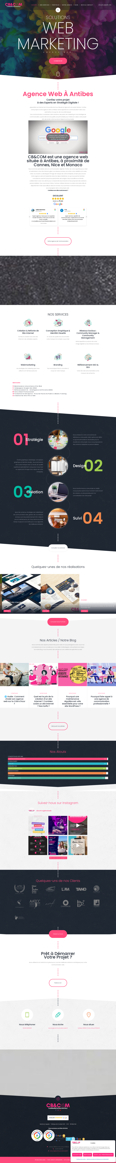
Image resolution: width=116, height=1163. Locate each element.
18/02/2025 (101, 693)
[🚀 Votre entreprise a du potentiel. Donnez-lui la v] (77, 825)
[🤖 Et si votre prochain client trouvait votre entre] (57, 825)
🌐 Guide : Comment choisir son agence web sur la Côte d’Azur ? (43, 700)
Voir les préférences (103, 1154)
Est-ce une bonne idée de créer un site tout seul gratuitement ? (14, 700)
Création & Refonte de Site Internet (28, 331)
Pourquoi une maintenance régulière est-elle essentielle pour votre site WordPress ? (101, 701)
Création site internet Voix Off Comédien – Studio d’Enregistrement (19, 601)
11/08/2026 (43, 693)
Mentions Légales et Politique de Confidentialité (98, 1159)
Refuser (87, 1154)
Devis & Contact (87, 5)
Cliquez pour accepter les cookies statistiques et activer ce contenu (58, 137)
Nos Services (44, 5)
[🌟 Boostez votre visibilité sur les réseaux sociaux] (57, 845)
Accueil (34, 5)
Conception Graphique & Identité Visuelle (58, 331)
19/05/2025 (72, 693)
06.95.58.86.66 (104, 5)
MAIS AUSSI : (17, 383)
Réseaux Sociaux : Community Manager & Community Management (88, 334)
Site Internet (5, 598)
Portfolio (55, 5)
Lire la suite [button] (73, 223)
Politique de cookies (81, 1159)
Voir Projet (5, 611)
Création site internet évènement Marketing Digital (54, 599)
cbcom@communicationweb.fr (58, 1028)
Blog (76, 5)
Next (114, 593)
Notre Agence (67, 5)
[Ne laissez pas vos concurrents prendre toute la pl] (37, 825)
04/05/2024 (14, 693)
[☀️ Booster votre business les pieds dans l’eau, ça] (77, 845)
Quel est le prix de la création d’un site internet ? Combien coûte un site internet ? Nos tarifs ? (72, 701)
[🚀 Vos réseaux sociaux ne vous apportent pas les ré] (37, 845)
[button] (86, 217)
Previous (2, 593)
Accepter (77, 1154)
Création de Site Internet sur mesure (94, 600)
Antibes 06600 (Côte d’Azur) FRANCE (89, 1028)
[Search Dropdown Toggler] (58, 10)
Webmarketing (28, 365)
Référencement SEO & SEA (87, 366)
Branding (58, 365)
